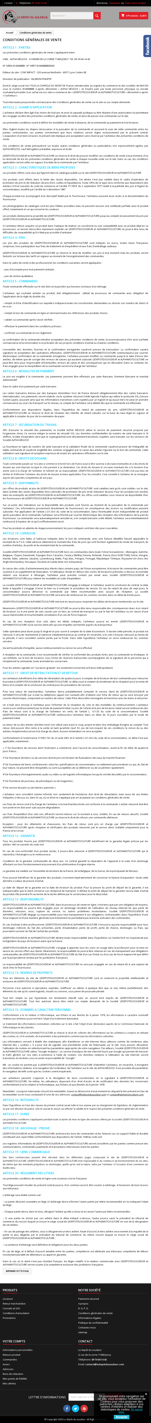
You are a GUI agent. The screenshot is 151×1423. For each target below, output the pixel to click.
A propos (83, 1303)
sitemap (82, 1332)
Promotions (9, 1318)
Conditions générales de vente (95, 1313)
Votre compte (14, 1341)
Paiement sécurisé (88, 1298)
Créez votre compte (135, 3)
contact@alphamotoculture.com (127, 1094)
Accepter (121, 1417)
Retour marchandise (14, 1303)
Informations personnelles (18, 1350)
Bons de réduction (13, 1374)
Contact (8, 3)
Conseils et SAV (11, 1308)
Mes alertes (9, 1383)
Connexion (114, 3)
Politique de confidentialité (93, 1322)
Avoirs (6, 1364)
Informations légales (89, 1318)
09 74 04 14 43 (39, 3)
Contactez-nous (87, 1327)
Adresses (8, 1369)
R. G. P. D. (83, 1308)
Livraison (8, 1298)
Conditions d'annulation (16, 1313)
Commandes (10, 1359)
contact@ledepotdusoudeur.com (88, 1094)
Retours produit (11, 1354)
